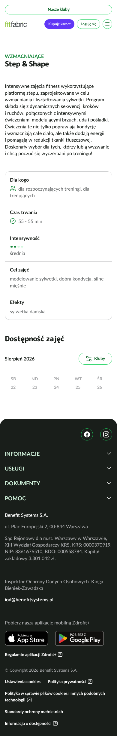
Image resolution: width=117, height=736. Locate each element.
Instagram (106, 434)
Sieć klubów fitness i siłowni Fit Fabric (16, 24)
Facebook (87, 434)
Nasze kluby (59, 9)
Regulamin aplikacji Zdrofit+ (30, 654)
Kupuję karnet (59, 24)
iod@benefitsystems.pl (29, 599)
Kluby (99, 358)
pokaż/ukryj (109, 453)
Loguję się (88, 24)
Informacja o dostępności (28, 723)
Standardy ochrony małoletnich (34, 711)
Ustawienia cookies (22, 681)
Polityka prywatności (67, 681)
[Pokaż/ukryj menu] (107, 24)
